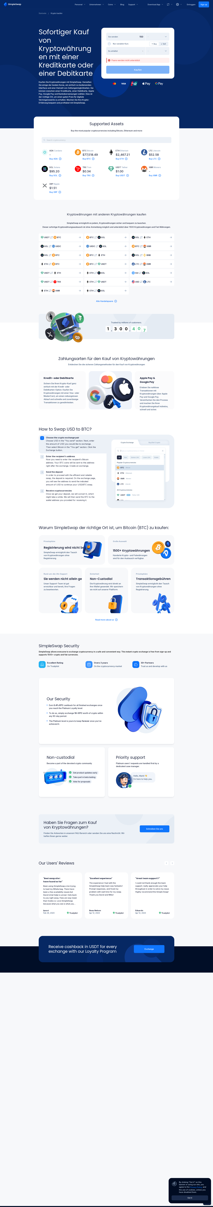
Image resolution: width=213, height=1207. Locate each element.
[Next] (172, 863)
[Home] (37, 4)
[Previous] (166, 863)
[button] (72, 444)
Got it (189, 1198)
